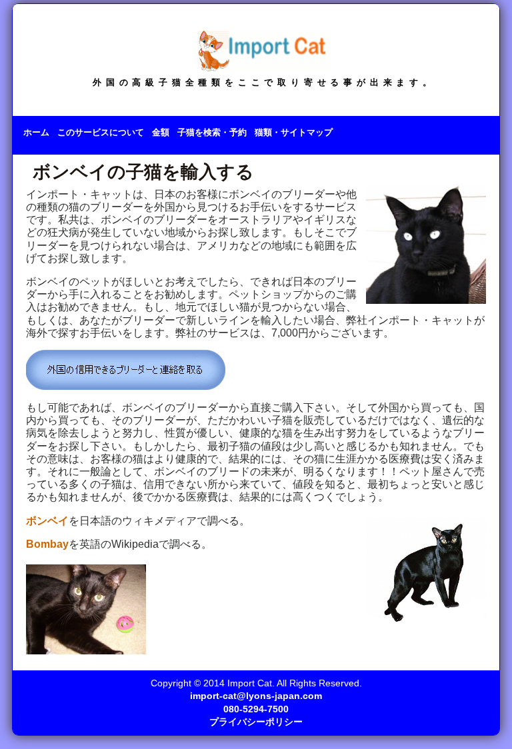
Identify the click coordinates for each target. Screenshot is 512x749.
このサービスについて (100, 132)
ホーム (36, 132)
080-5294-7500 (256, 709)
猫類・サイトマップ (294, 132)
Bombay (47, 544)
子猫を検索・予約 (212, 132)
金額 (160, 132)
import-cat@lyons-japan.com (256, 696)
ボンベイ (47, 520)
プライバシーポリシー (256, 722)
